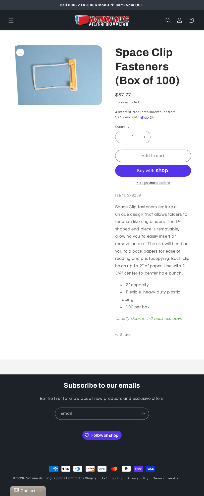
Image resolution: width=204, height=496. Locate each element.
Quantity (122, 127)
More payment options (153, 183)
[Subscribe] (143, 414)
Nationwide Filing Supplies (45, 478)
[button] (11, 20)
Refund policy (112, 478)
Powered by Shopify (81, 478)
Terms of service (166, 478)
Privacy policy (137, 478)
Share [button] (125, 335)
